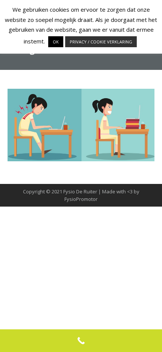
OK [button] (56, 42)
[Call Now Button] (81, 340)
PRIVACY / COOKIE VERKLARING (101, 42)
